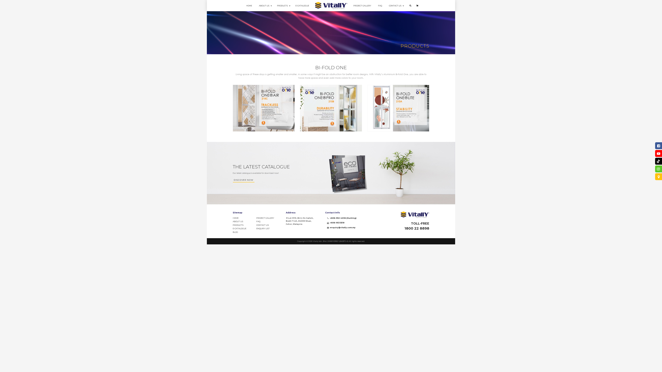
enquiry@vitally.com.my (342, 227)
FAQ (258, 221)
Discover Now (243, 180)
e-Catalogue (239, 228)
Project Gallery (265, 218)
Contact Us (262, 225)
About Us (238, 221)
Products (238, 225)
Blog (235, 232)
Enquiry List (263, 228)
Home (236, 218)
